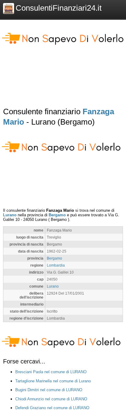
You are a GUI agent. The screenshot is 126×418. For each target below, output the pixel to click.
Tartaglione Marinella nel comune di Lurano (53, 381)
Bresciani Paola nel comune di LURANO (51, 372)
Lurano (10, 215)
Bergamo (57, 215)
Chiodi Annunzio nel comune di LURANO (51, 399)
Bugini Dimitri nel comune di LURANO (48, 390)
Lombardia (56, 265)
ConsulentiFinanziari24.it (59, 7)
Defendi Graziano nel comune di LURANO (52, 408)
